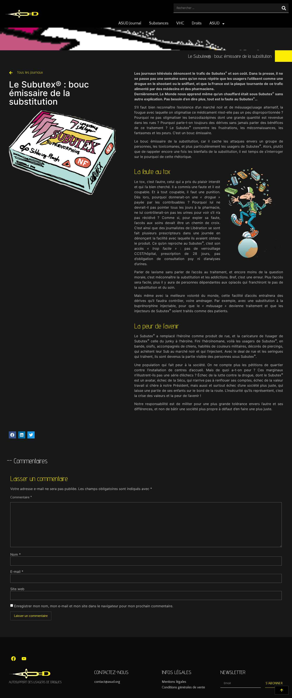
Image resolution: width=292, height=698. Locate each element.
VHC (180, 23)
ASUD (214, 23)
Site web (17, 589)
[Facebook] (13, 658)
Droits (197, 23)
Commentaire (21, 497)
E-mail (16, 571)
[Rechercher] (284, 8)
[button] (12, 435)
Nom (15, 554)
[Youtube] (24, 658)
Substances (158, 23)
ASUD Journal (129, 23)
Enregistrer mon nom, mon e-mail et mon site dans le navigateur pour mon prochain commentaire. (93, 606)
